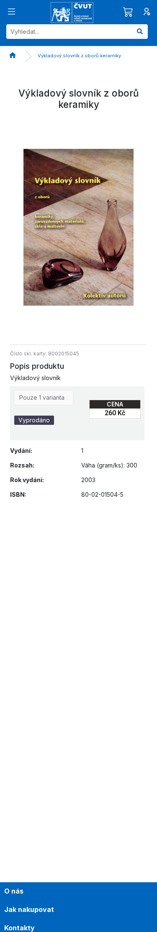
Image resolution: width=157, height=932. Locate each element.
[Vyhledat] (140, 31)
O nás (13, 891)
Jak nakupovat (29, 909)
